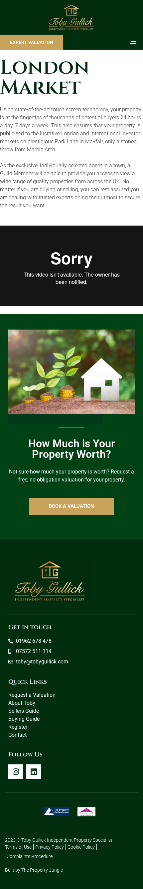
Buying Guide (24, 719)
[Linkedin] (33, 771)
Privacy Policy (49, 847)
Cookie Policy (81, 847)
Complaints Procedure (30, 856)
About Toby (21, 703)
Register (17, 727)
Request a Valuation (32, 695)
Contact (17, 735)
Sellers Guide (23, 711)
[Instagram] (15, 771)
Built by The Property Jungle (34, 870)
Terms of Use (18, 847)
